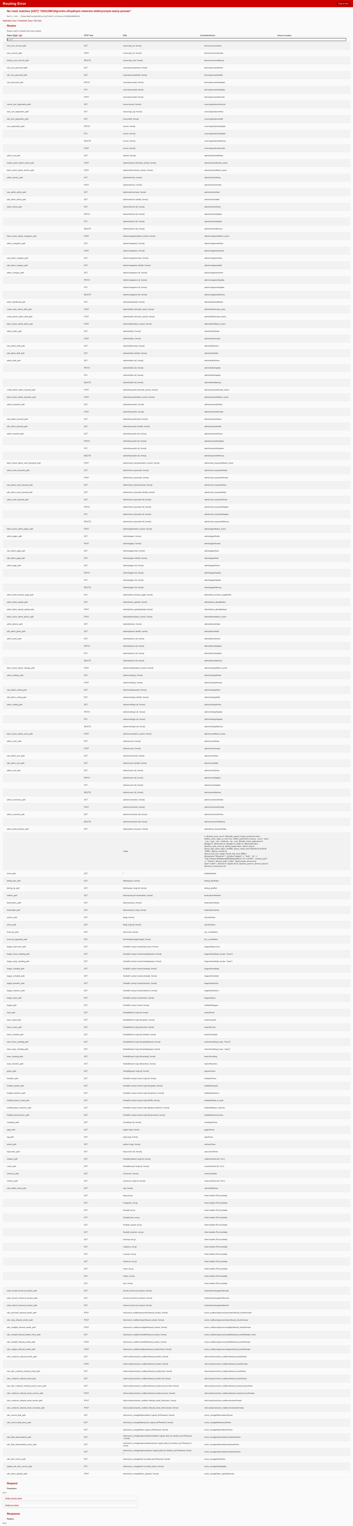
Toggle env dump (12, 1505)
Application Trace (10, 20)
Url (20, 35)
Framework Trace (25, 20)
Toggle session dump (13, 1498)
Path (15, 35)
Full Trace (38, 20)
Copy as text (343, 3)
